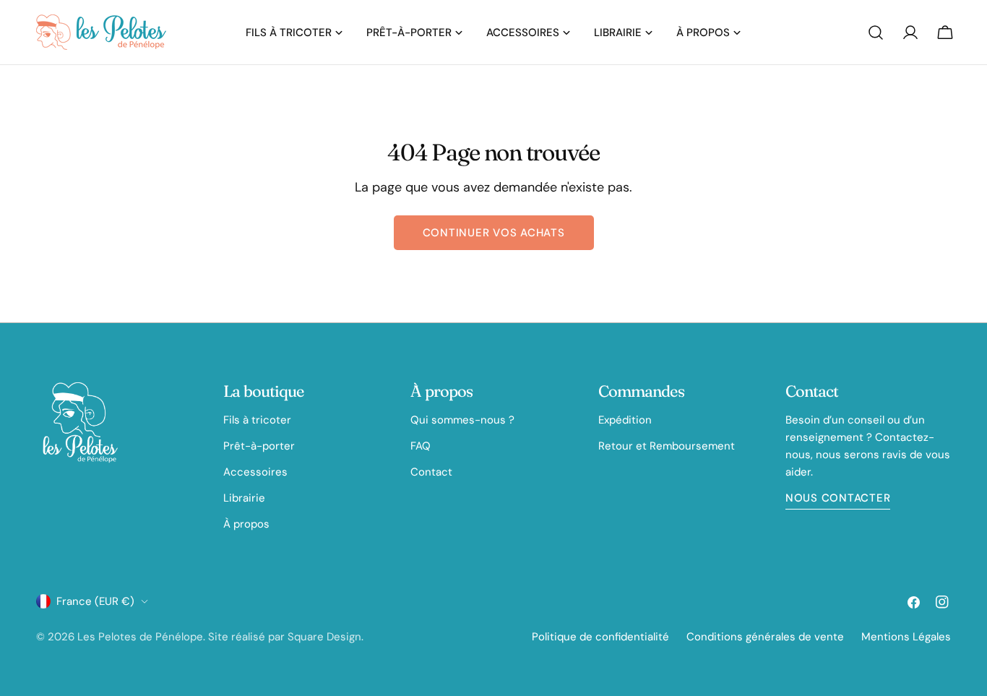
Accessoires (255, 472)
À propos (246, 524)
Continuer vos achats (494, 232)
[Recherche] (875, 32)
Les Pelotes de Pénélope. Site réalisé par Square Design (219, 637)
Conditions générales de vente (765, 637)
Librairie (244, 498)
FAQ (420, 446)
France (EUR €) (95, 601)
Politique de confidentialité (600, 637)
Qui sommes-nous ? (462, 420)
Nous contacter (838, 498)
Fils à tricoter (257, 420)
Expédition (625, 420)
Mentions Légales (906, 637)
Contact (431, 472)
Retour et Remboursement (666, 446)
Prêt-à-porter (259, 446)
